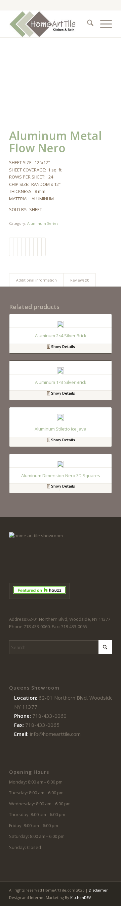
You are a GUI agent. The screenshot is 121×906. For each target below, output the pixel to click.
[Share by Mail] (43, 246)
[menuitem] (86, 23)
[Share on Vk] (35, 246)
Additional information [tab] (36, 280)
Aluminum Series (42, 223)
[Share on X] (15, 246)
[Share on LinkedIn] (27, 246)
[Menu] (102, 23)
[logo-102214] (50, 23)
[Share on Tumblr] (31, 246)
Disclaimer (98, 890)
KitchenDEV (80, 897)
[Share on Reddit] (39, 246)
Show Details (62, 346)
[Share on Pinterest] (23, 246)
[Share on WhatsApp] (19, 246)
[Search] (86, 23)
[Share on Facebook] (11, 246)
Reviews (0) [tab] (79, 280)
